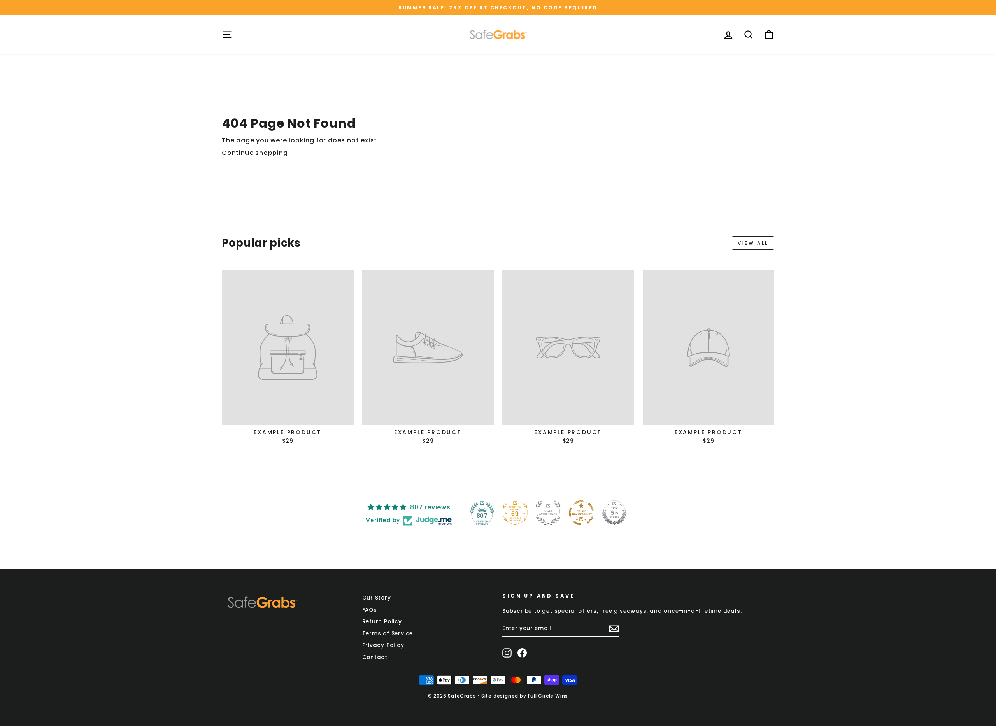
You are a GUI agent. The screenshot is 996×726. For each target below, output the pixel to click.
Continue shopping (255, 153)
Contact (375, 657)
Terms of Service (387, 633)
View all (753, 243)
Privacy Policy (383, 645)
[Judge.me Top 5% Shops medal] (614, 512)
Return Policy (382, 621)
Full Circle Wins (548, 696)
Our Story (376, 597)
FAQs (369, 610)
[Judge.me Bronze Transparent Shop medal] (581, 512)
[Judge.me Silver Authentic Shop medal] (548, 512)
